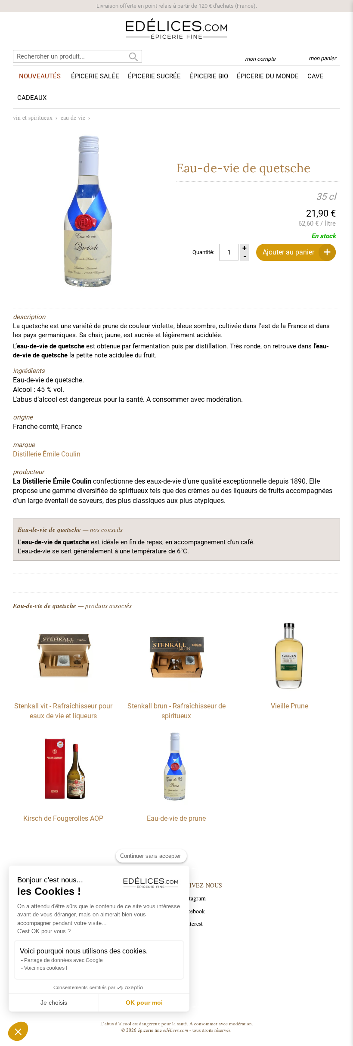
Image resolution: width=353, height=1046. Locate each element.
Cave (315, 76)
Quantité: (203, 252)
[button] (18, 1031)
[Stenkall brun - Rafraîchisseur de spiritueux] (176, 690)
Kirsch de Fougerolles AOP (63, 818)
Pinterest (192, 923)
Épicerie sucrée (154, 76)
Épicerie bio (208, 76)
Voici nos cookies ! (45, 968)
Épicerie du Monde (268, 76)
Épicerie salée (95, 76)
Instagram (194, 898)
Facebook (193, 911)
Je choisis (53, 1002)
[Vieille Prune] (290, 690)
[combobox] (77, 56)
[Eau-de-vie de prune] (176, 803)
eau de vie (73, 117)
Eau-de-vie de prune (176, 818)
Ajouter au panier (288, 252)
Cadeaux (31, 98)
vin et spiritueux (33, 117)
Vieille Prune (289, 706)
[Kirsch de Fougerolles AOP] (63, 803)
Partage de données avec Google (63, 960)
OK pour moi (144, 1002)
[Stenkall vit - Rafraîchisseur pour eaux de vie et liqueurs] (63, 690)
